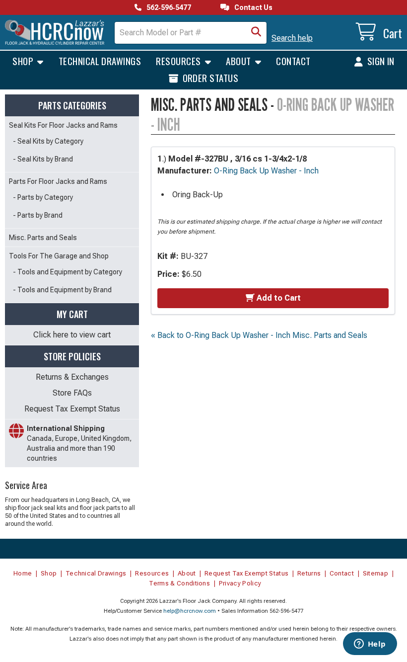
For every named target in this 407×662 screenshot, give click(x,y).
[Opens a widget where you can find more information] (369, 644)
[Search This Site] (256, 32)
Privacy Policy (240, 583)
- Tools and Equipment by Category (67, 272)
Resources (179, 61)
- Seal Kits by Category (48, 141)
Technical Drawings (100, 61)
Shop (23, 61)
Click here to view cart (72, 334)
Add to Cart (279, 298)
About (239, 61)
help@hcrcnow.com (189, 611)
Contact (293, 61)
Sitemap (375, 573)
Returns (309, 573)
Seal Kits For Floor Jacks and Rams (63, 125)
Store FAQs (72, 393)
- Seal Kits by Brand (43, 159)
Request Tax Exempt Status (72, 409)
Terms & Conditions (179, 583)
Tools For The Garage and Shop (59, 256)
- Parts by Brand (38, 215)
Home (22, 573)
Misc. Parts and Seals (43, 238)
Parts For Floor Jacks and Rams (58, 181)
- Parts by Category (43, 197)
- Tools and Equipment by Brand (62, 290)
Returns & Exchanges (72, 377)
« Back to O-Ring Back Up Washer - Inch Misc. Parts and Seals (259, 335)
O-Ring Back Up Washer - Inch (266, 170)
